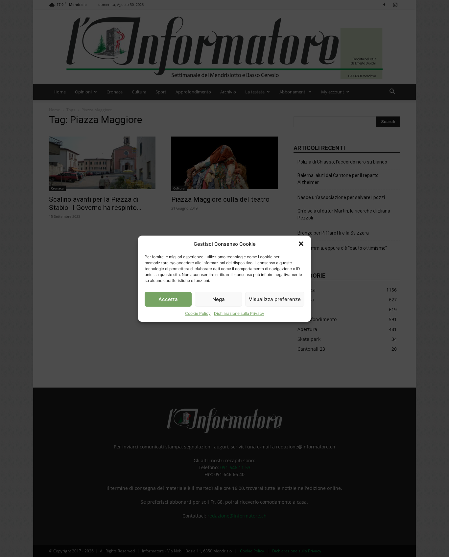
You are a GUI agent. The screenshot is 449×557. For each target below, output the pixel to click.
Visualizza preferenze (275, 299)
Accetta (168, 299)
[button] (301, 244)
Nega (218, 299)
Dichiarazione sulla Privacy (239, 313)
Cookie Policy (198, 313)
